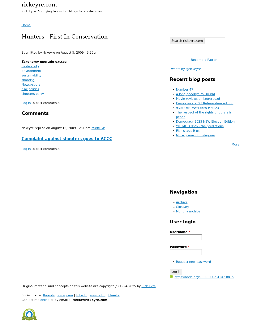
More (235, 144)
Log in (26, 103)
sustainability (31, 75)
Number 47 (184, 89)
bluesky (114, 295)
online (44, 300)
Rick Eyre (149, 286)
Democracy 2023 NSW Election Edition (205, 121)
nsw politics (30, 89)
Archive (181, 202)
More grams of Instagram (195, 135)
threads (49, 295)
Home (26, 25)
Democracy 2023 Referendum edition (204, 103)
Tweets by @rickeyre (185, 69)
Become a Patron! (204, 60)
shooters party (33, 94)
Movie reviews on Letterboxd (198, 98)
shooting (28, 80)
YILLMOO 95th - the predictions (200, 126)
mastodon (97, 295)
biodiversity (30, 66)
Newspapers (31, 84)
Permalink (98, 128)
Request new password (193, 262)
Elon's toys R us (187, 131)
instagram (65, 295)
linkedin (81, 295)
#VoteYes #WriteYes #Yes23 (197, 108)
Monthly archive (188, 211)
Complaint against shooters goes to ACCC (67, 138)
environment (31, 71)
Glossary (182, 207)
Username (180, 232)
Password (179, 247)
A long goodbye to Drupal (195, 94)
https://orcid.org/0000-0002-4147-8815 (204, 277)
